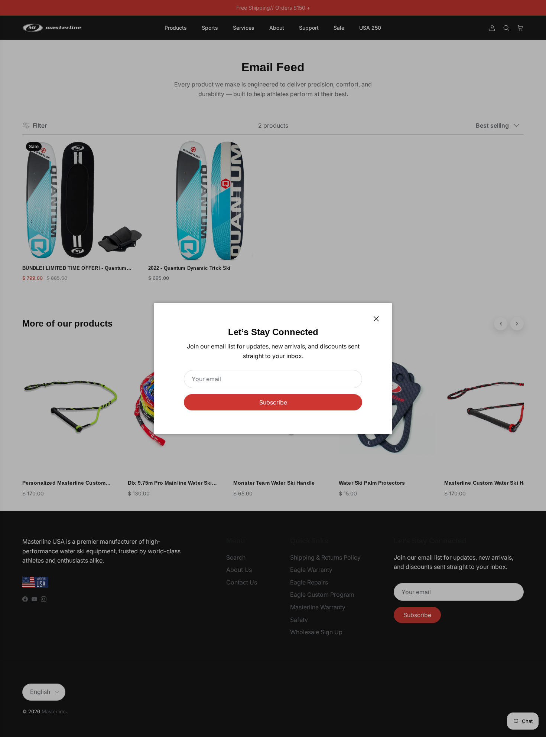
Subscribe (273, 402)
